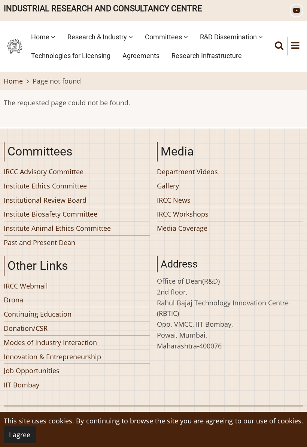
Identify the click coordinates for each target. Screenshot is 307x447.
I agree (19, 434)
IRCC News (174, 200)
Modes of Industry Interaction (50, 342)
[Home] (15, 45)
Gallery (168, 185)
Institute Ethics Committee (45, 185)
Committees (164, 37)
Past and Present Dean (39, 242)
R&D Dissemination (229, 37)
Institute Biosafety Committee (50, 213)
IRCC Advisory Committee (43, 171)
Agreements (140, 56)
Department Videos (187, 171)
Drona (13, 299)
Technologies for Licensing (70, 56)
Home (41, 37)
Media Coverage (182, 228)
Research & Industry (97, 37)
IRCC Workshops (183, 213)
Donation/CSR (26, 328)
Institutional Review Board (45, 200)
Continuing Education (38, 313)
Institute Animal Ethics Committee (57, 228)
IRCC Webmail (26, 285)
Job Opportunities (32, 370)
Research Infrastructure (206, 56)
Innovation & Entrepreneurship (52, 356)
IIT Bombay (21, 384)
